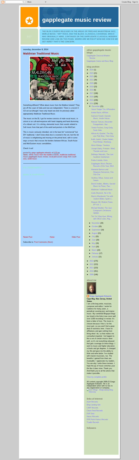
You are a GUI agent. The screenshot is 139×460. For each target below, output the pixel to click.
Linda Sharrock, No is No (101, 193)
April (94, 247)
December (96, 106)
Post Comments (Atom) (43, 242)
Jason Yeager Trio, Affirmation (103, 109)
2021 (92, 80)
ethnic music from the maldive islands (44, 155)
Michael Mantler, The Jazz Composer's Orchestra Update (101, 210)
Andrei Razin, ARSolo (99, 113)
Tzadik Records (93, 422)
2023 (92, 73)
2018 (92, 90)
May (94, 243)
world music (32, 159)
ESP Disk (90, 414)
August (95, 233)
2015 (92, 100)
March (94, 250)
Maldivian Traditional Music (102, 190)
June (94, 240)
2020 (92, 83)
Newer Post (27, 237)
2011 (92, 268)
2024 (92, 70)
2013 (92, 261)
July (94, 236)
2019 (92, 87)
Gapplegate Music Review (76, 19)
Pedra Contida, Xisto (99, 160)
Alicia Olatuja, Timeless (100, 145)
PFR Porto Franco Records (97, 419)
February (95, 253)
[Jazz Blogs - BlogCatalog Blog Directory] (101, 392)
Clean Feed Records (95, 411)
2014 (92, 103)
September (96, 230)
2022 (92, 76)
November (96, 223)
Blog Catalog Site (93, 405)
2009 (92, 274)
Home (52, 237)
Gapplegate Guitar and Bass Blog (100, 61)
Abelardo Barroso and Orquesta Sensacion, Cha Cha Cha (102, 172)
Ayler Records (92, 402)
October (95, 226)
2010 (92, 271)
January (95, 257)
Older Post (76, 237)
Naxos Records (93, 416)
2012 (92, 264)
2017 (92, 93)
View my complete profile (97, 377)
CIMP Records (92, 408)
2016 (92, 97)
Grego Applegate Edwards (100, 296)
